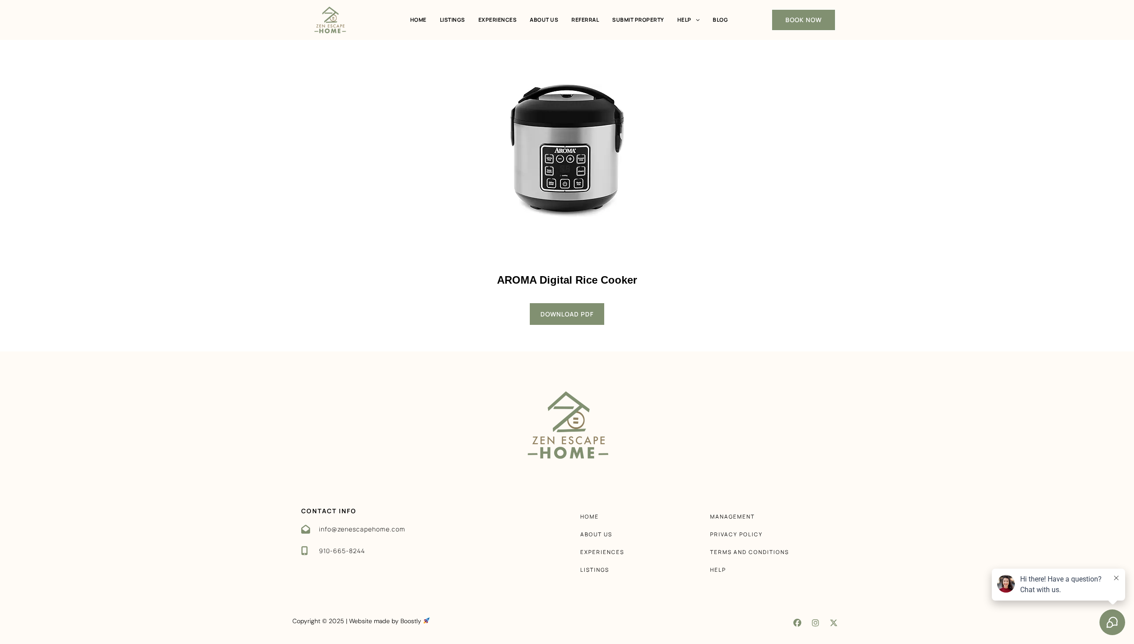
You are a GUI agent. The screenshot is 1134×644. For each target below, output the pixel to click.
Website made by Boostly (386, 621)
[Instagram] (815, 623)
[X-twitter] (834, 623)
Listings (452, 19)
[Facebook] (797, 623)
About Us (544, 19)
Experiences (497, 19)
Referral (585, 19)
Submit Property (638, 19)
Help (684, 19)
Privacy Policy (736, 534)
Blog (720, 19)
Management (732, 516)
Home (418, 19)
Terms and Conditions (749, 552)
